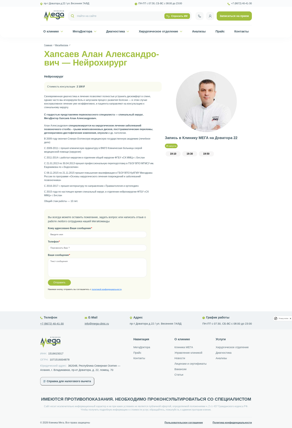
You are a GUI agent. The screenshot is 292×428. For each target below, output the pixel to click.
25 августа (171, 146)
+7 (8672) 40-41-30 (52, 323)
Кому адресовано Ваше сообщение (69, 228)
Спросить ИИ (179, 16)
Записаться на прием (234, 16)
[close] (290, 318)
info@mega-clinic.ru (97, 323)
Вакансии (180, 369)
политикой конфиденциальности (107, 289)
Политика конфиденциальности (232, 422)
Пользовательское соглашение (184, 422)
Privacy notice (283, 318)
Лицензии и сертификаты (190, 363)
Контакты (241, 31)
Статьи (178, 374)
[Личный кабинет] (210, 16)
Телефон (53, 241)
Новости (179, 358)
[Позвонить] (199, 16)
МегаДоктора (82, 31)
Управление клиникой (188, 352)
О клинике (51, 31)
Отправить (59, 282)
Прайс (220, 31)
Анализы (199, 31)
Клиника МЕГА (183, 347)
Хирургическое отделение (158, 31)
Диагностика (115, 31)
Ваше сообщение (58, 255)
